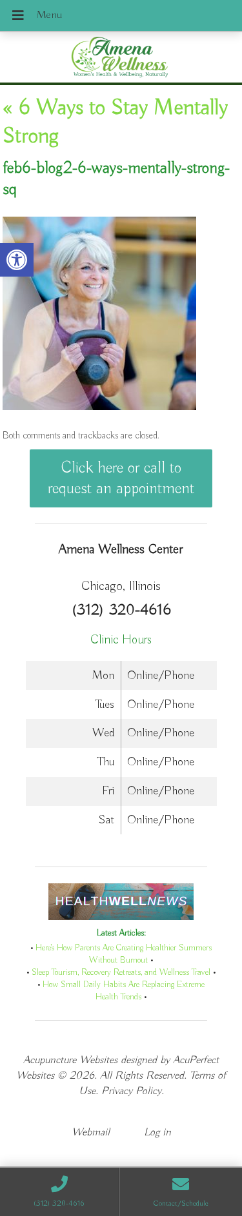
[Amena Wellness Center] (121, 58)
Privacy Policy (131, 1091)
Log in (157, 1132)
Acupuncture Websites (70, 1060)
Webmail (91, 1132)
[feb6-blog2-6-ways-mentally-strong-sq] (99, 407)
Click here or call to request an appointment (121, 478)
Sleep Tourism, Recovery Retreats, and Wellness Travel (121, 972)
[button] (17, 260)
